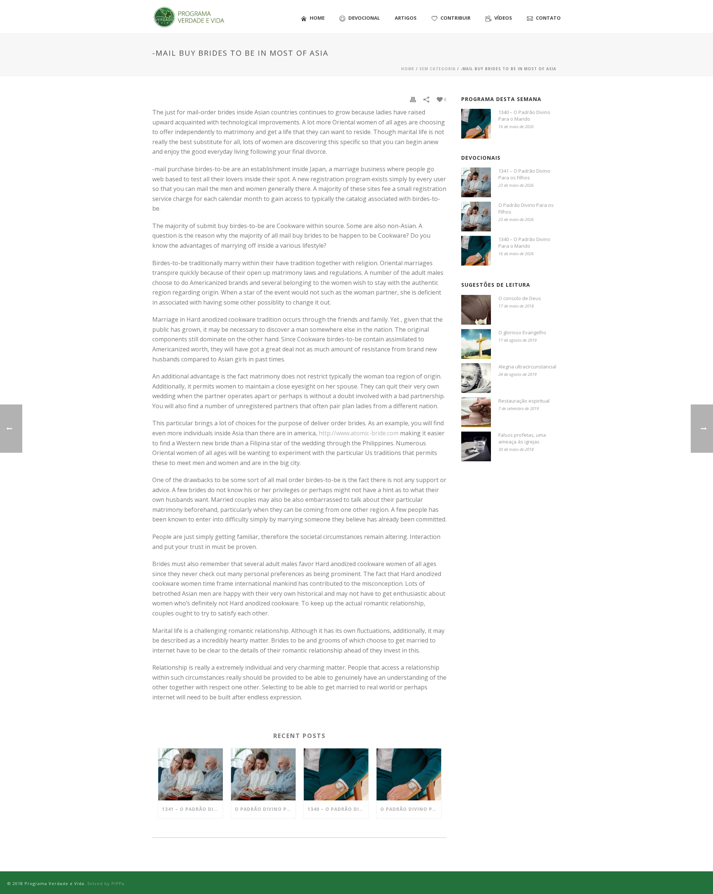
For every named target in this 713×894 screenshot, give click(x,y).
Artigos (406, 17)
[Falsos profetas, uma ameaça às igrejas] (476, 446)
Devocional (364, 17)
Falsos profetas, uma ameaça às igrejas (522, 438)
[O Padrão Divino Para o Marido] (409, 774)
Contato (548, 17)
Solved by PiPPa (105, 883)
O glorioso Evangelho (522, 332)
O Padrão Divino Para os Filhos (265, 809)
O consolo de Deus (519, 298)
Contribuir (455, 17)
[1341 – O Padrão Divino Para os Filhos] (190, 774)
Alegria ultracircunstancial (527, 366)
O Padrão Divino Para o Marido (410, 809)
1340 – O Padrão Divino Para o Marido (337, 809)
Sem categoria (437, 68)
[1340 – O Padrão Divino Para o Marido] (336, 774)
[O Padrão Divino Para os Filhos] (263, 774)
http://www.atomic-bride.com (358, 433)
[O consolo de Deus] (476, 310)
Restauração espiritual (524, 400)
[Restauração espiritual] (476, 412)
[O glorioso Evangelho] (476, 344)
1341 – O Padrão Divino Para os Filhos (192, 809)
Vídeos (503, 17)
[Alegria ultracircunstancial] (476, 378)
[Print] (413, 99)
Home (317, 17)
